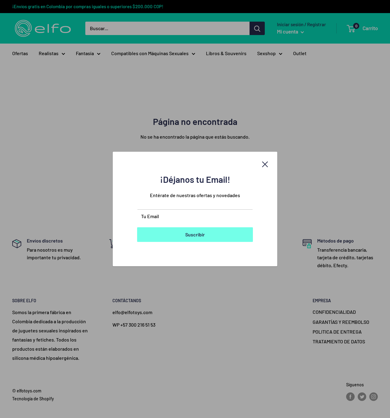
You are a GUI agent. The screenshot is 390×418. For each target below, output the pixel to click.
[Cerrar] (265, 163)
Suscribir (195, 234)
